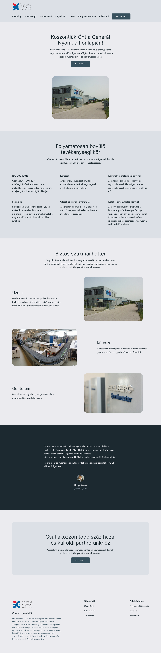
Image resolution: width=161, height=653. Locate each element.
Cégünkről (80, 64)
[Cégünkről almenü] (66, 16)
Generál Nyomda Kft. (22, 613)
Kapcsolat (121, 16)
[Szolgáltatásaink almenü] (95, 16)
